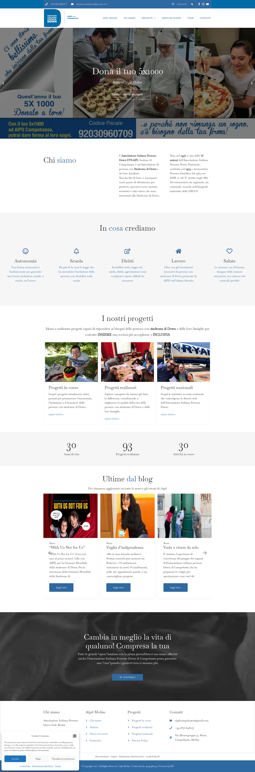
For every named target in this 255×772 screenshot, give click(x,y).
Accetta (15, 758)
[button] (74, 735)
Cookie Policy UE (153, 756)
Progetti (147, 18)
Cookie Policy (25, 766)
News (52, 543)
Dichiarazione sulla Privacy (42, 766)
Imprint (58, 766)
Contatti (205, 18)
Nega (38, 758)
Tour (190, 18)
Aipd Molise (110, 18)
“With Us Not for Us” (67, 547)
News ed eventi (171, 18)
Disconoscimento (102, 756)
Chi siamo (129, 18)
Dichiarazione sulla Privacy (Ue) (131, 756)
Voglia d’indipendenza (124, 547)
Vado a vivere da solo (180, 547)
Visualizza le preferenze (63, 758)
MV (172, 766)
